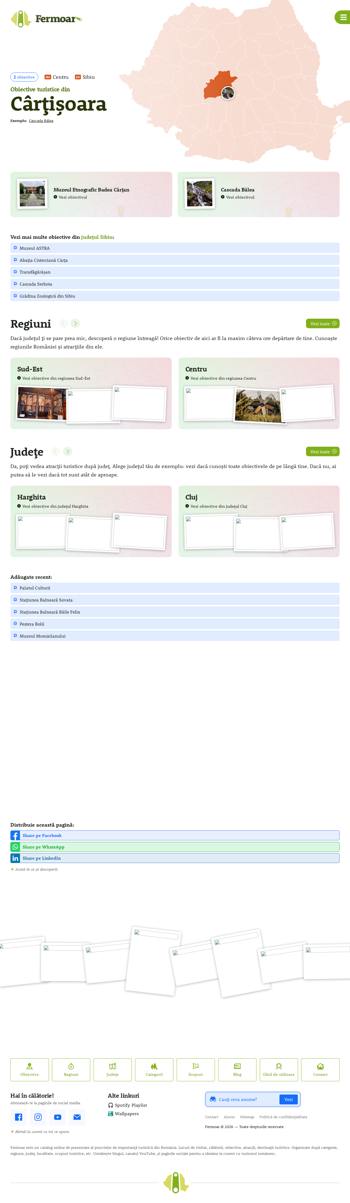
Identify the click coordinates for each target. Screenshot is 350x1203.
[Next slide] (75, 323)
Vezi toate (320, 323)
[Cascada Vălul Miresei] (307, 531)
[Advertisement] (174, 731)
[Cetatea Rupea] (197, 962)
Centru (57, 77)
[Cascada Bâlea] (229, 95)
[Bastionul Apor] (93, 534)
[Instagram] (38, 1117)
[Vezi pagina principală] (176, 1182)
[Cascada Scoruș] (139, 403)
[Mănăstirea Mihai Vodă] (261, 534)
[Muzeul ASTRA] (261, 406)
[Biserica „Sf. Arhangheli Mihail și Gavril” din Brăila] (43, 403)
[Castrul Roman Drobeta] (153, 961)
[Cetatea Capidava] (93, 406)
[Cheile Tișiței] (109, 961)
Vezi (288, 1099)
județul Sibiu (97, 237)
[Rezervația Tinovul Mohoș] (43, 531)
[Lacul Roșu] (211, 403)
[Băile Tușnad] (139, 531)
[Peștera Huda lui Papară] (66, 962)
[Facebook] (18, 1117)
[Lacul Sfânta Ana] (307, 403)
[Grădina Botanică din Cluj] (211, 532)
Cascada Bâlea (41, 120)
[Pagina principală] (46, 20)
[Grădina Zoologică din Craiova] (284, 963)
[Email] (77, 1117)
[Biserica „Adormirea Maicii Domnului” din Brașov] (241, 963)
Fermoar (212, 1126)
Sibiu (85, 77)
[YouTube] (57, 1117)
